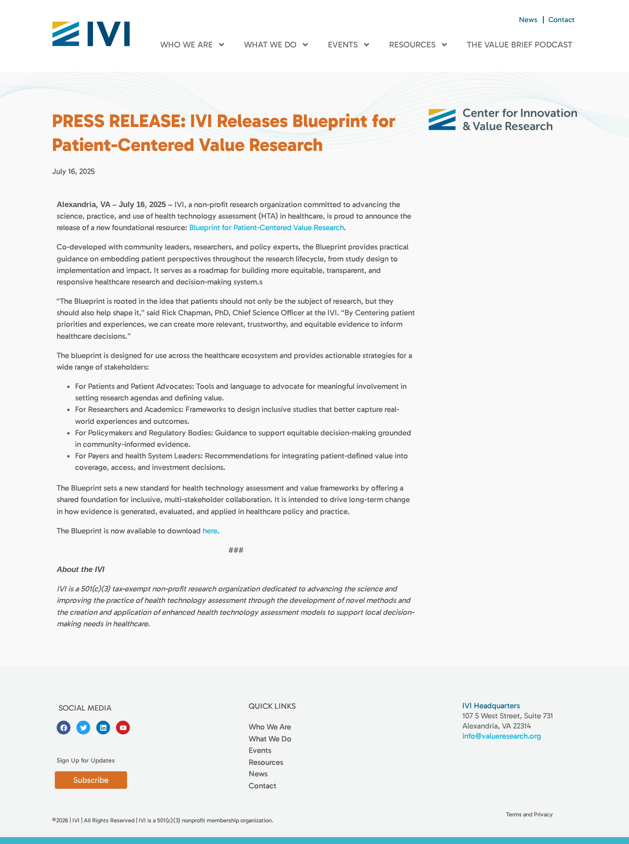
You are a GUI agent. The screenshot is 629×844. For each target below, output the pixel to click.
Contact (561, 19)
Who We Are (186, 45)
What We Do (270, 45)
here (210, 530)
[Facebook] (63, 727)
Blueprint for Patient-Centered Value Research (266, 227)
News (528, 19)
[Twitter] (83, 727)
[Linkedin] (103, 727)
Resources (412, 45)
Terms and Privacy (529, 814)
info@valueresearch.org (501, 735)
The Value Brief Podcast (519, 45)
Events (343, 45)
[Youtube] (123, 727)
